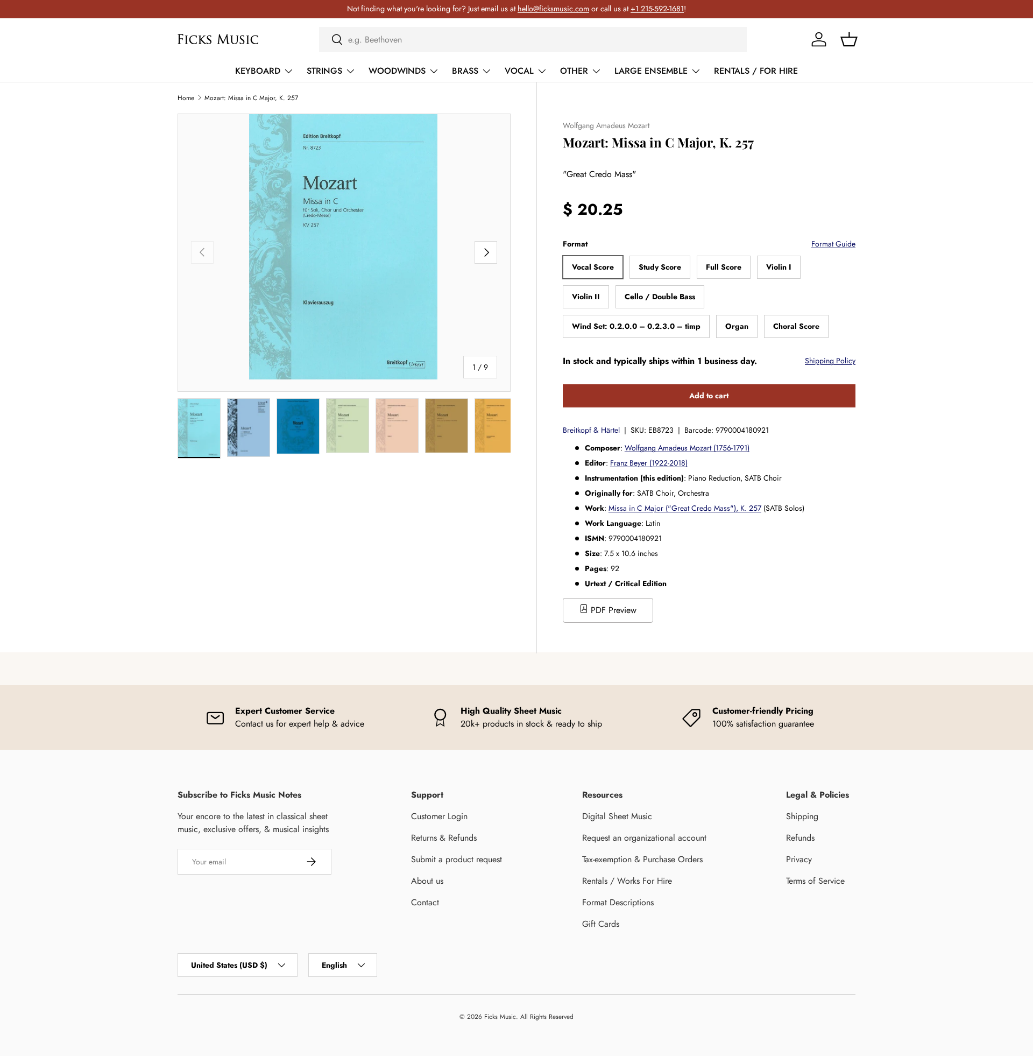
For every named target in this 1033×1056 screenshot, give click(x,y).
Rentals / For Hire (756, 71)
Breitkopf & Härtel (591, 430)
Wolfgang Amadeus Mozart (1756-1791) (687, 447)
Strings (324, 71)
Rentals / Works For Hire (627, 881)
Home (186, 98)
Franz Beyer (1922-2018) (649, 462)
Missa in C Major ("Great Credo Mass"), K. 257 (685, 508)
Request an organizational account (644, 838)
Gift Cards (600, 924)
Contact (425, 902)
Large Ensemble (651, 71)
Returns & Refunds (444, 838)
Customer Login (439, 816)
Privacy (799, 859)
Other (574, 71)
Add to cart (708, 395)
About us (427, 881)
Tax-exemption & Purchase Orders (642, 859)
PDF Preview (612, 610)
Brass (465, 71)
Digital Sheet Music (617, 816)
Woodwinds (397, 71)
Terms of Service (815, 881)
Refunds (800, 838)
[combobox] (533, 39)
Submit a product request (456, 859)
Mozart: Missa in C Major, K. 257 (251, 98)
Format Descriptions (618, 902)
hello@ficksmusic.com (553, 8)
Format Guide (833, 243)
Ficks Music (500, 1017)
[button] (849, 39)
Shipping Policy (830, 360)
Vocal (519, 71)
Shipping (802, 816)
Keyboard (257, 71)
